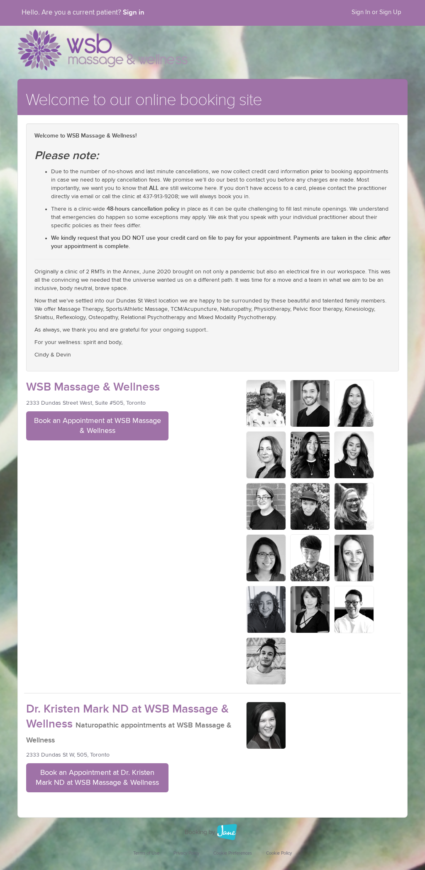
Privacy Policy (186, 853)
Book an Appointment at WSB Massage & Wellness (97, 426)
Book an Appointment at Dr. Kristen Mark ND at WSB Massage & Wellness (97, 777)
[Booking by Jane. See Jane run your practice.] (212, 832)
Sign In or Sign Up (376, 12)
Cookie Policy (279, 853)
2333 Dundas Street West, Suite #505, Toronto (86, 403)
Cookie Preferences (232, 853)
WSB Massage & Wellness (93, 387)
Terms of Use (146, 853)
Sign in (133, 12)
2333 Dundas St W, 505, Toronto (68, 755)
